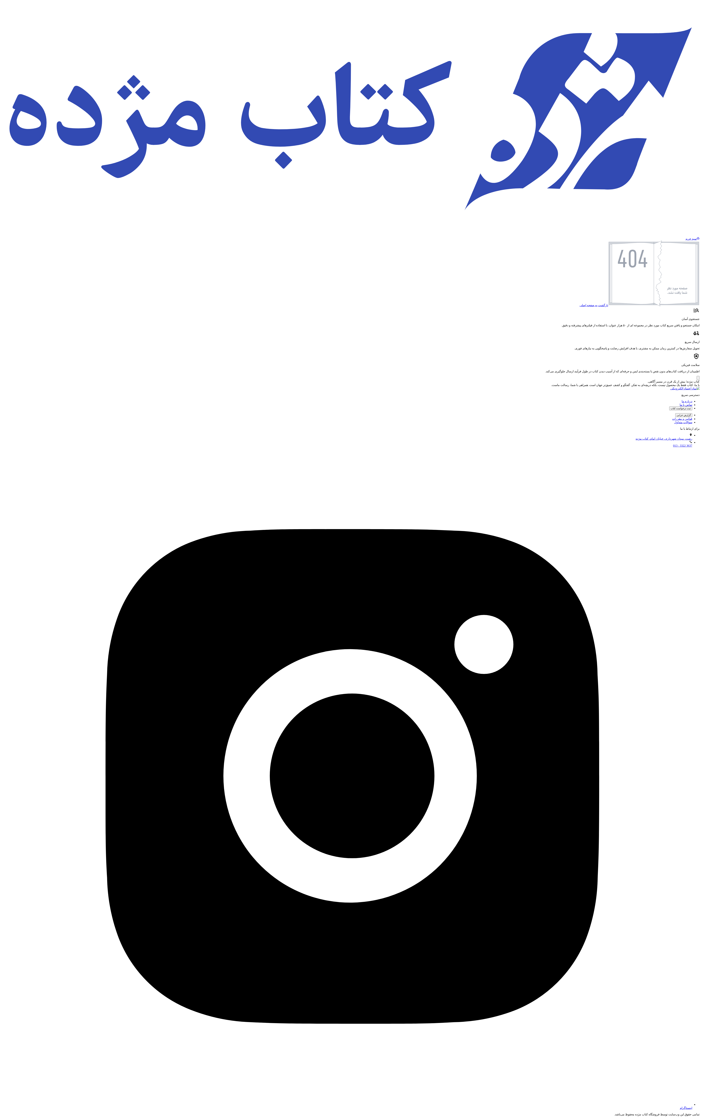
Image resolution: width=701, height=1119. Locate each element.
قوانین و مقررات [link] (682, 418)
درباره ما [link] (687, 401)
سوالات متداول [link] (683, 422)
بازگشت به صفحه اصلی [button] (594, 305)
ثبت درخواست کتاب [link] (681, 408)
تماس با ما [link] (686, 404)
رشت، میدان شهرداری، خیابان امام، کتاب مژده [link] (664, 438)
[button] (692, 238)
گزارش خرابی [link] (684, 415)
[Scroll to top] (698, 378)
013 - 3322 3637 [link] (682, 445)
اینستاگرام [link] (686, 1108)
